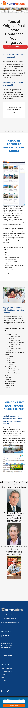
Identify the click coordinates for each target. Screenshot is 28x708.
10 (18, 131)
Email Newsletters (6, 668)
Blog (2, 677)
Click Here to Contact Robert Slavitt (14, 514)
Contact (3, 680)
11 (19, 131)
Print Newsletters (6, 671)
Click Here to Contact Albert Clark (14, 483)
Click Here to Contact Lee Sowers (14, 547)
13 (22, 131)
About (3, 674)
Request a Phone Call (15, 46)
